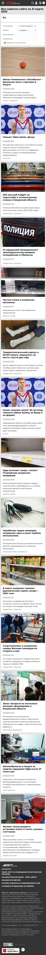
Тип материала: (8, 26)
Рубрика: (6, 30)
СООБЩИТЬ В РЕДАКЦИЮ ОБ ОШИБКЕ (18, 886)
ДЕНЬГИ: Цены (9, 316)
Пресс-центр (31, 877)
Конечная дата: (8, 39)
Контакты (6, 869)
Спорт (5, 434)
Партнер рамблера (20, 944)
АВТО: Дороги (9, 790)
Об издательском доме (13, 877)
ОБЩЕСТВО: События (12, 213)
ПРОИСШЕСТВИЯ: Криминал (15, 552)
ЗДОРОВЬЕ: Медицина (12, 730)
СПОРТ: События (10, 101)
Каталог (6, 158)
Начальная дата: (8, 34)
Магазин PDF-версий (11, 880)
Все (4, 17)
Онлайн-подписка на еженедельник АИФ (21, 883)
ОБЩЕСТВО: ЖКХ (10, 855)
